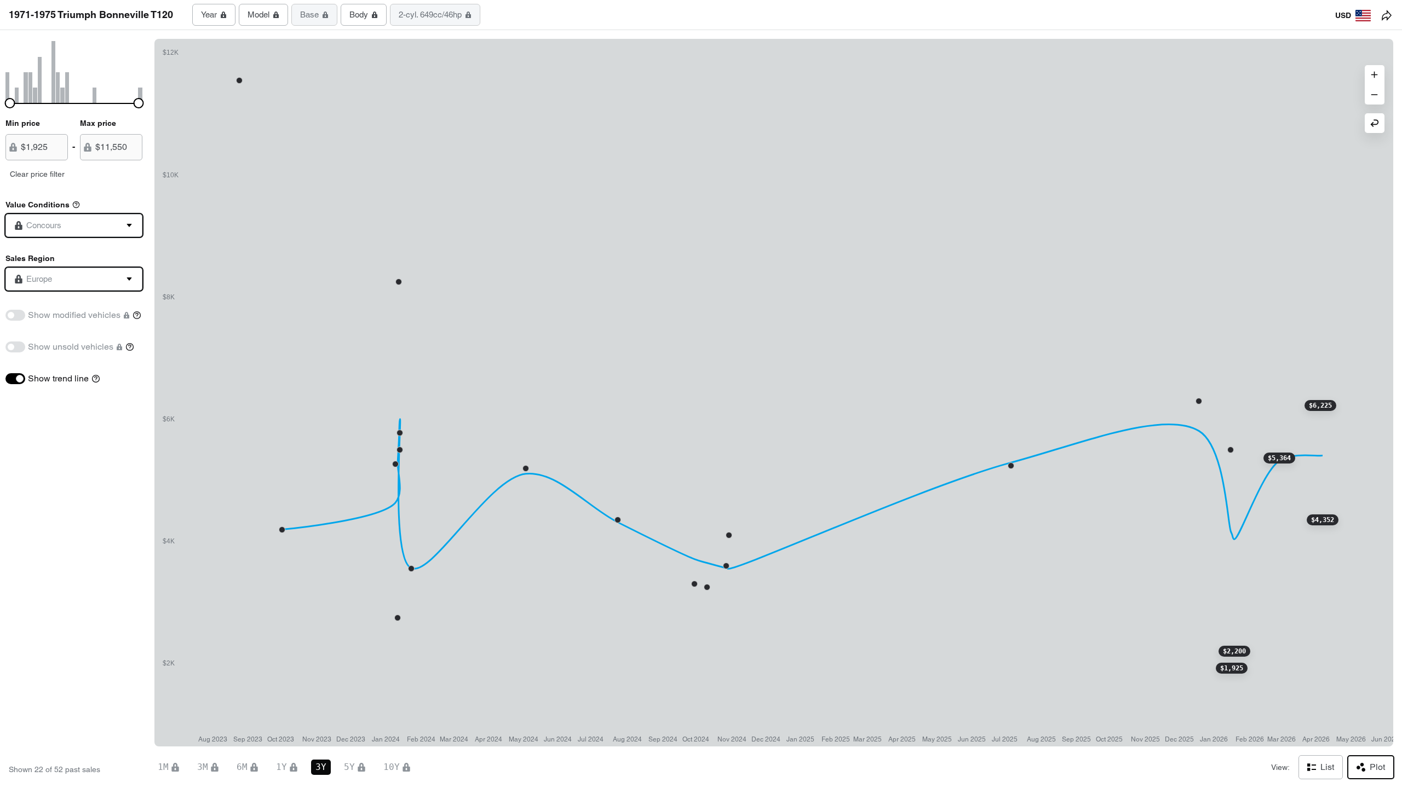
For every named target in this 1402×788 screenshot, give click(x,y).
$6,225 (1320, 405)
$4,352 (1322, 520)
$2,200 (1234, 651)
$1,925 (1231, 668)
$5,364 (1279, 458)
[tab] (214, 14)
